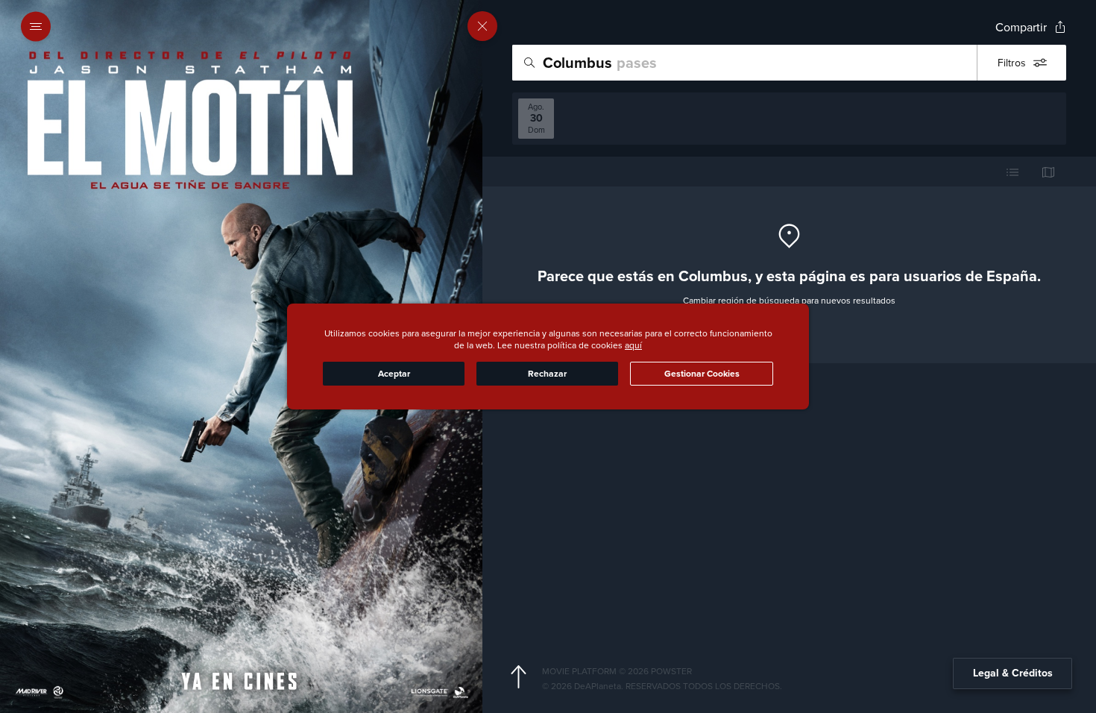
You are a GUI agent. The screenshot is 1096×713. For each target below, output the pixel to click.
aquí (633, 345)
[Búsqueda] (529, 63)
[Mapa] (1048, 171)
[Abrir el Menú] (40, 27)
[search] (744, 63)
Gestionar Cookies (702, 373)
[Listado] (1012, 171)
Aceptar (394, 373)
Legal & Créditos (1013, 673)
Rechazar (547, 373)
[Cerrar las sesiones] (482, 26)
